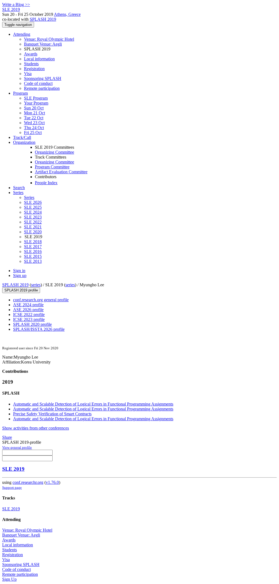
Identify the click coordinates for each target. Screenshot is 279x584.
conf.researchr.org (28, 482)
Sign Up (9, 579)
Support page (12, 487)
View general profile (17, 447)
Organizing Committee (54, 152)
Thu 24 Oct (34, 127)
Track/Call (22, 137)
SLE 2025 (33, 207)
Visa (28, 73)
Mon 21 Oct (34, 113)
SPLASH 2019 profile (21, 290)
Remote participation (42, 88)
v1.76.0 (52, 482)
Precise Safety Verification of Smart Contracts (52, 414)
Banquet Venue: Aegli (43, 44)
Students (31, 63)
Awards (30, 54)
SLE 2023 (33, 217)
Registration (34, 68)
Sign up (19, 275)
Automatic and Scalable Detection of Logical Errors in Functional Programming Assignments (93, 404)
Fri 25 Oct (33, 132)
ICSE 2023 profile (29, 319)
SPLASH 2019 (43, 19)
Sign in (19, 270)
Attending (21, 34)
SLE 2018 (33, 241)
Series (29, 197)
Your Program (36, 103)
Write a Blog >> (16, 4)
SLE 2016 (33, 251)
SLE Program (36, 98)
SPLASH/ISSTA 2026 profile (39, 329)
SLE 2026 (33, 202)
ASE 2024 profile (28, 304)
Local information (39, 58)
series (36, 284)
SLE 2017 (33, 246)
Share (7, 437)
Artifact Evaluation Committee (61, 171)
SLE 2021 (33, 227)
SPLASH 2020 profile (32, 324)
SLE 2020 (33, 232)
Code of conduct (38, 83)
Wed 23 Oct (34, 122)
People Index (46, 182)
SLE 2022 (33, 222)
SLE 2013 (33, 261)
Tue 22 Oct (33, 117)
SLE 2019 (13, 469)
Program (20, 93)
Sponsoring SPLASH (42, 78)
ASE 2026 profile (28, 309)
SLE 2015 (33, 256)
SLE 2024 (33, 212)
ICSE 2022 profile (29, 314)
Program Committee (52, 167)
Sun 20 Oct (34, 108)
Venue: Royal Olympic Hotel (49, 39)
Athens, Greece (67, 14)
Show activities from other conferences (35, 428)
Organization (24, 142)
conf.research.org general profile (41, 299)
